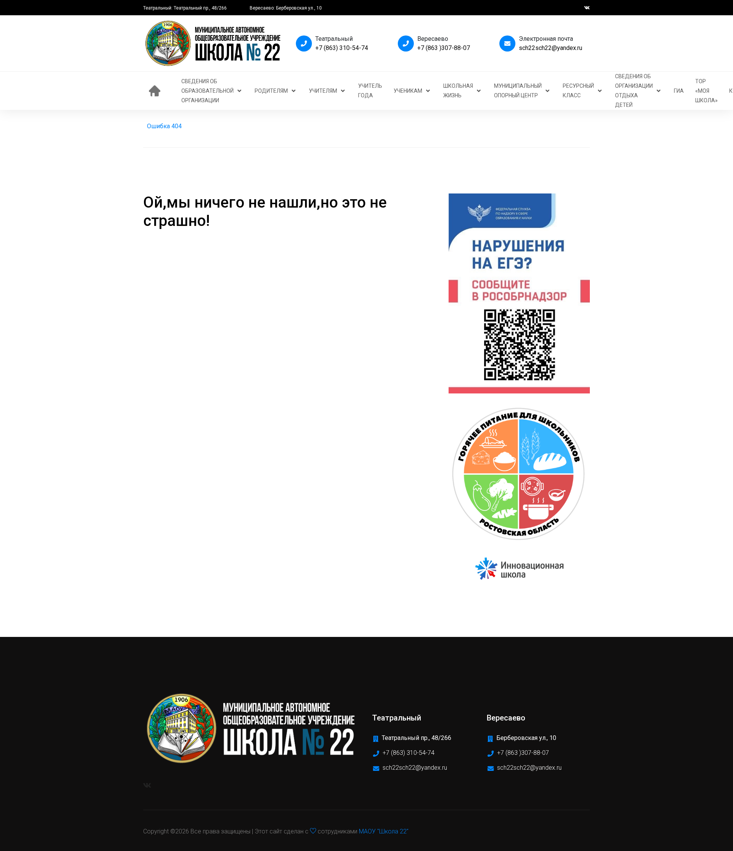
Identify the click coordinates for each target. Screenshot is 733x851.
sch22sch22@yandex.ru (550, 48)
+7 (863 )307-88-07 (443, 48)
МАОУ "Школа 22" (383, 831)
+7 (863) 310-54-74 (341, 48)
